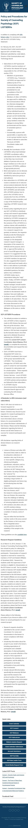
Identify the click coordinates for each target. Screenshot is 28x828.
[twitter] (13, 810)
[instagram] (15, 810)
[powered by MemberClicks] (14, 826)
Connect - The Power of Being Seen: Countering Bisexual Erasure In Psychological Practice (12, 783)
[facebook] (10, 810)
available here (22, 534)
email (6, 344)
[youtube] (18, 810)
